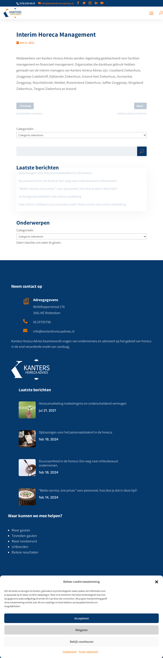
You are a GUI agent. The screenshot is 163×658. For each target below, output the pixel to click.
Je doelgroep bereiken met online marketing (49, 196)
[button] (157, 582)
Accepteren (81, 618)
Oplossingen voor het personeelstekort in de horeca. (55, 173)
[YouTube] (101, 3)
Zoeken (141, 152)
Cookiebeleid (70, 651)
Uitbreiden (20, 546)
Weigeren (81, 630)
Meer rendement (24, 541)
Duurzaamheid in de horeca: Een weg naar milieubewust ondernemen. (68, 181)
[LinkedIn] (95, 3)
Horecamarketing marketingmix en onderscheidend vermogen (82, 403)
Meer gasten (21, 530)
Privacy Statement (88, 651)
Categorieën (25, 129)
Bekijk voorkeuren (81, 642)
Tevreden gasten (24, 535)
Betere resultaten (25, 552)
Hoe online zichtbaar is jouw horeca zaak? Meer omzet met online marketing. (72, 204)
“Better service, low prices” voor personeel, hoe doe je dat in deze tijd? (67, 188)
